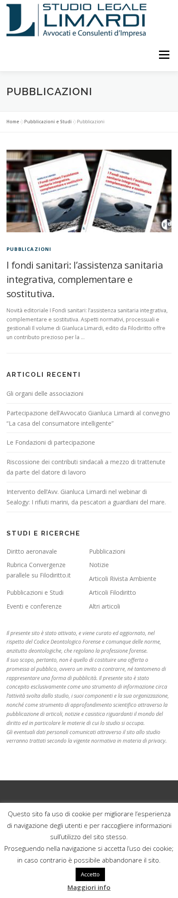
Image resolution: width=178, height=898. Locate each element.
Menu (163, 55)
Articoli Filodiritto (112, 592)
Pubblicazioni (29, 249)
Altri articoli (104, 606)
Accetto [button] (90, 874)
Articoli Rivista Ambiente (122, 578)
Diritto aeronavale (31, 551)
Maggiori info (89, 887)
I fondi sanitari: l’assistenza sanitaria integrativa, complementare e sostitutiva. (84, 279)
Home (12, 122)
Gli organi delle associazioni (44, 393)
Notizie (99, 565)
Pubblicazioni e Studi (48, 122)
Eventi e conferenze (34, 606)
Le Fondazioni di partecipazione (50, 442)
